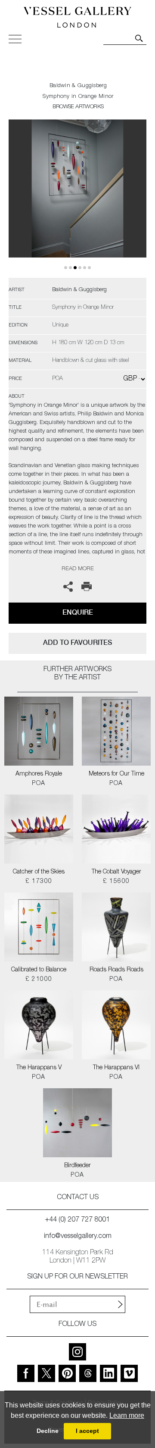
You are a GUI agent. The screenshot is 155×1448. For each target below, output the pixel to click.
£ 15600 (116, 882)
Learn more (126, 1415)
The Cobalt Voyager (116, 872)
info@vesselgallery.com (78, 1236)
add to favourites (77, 642)
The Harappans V (39, 1068)
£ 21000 (39, 980)
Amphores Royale (39, 774)
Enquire (77, 612)
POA (38, 784)
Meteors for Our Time (116, 774)
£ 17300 (39, 882)
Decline (48, 1430)
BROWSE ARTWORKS (78, 107)
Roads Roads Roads (116, 970)
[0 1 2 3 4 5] (77, 198)
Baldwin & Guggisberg (78, 86)
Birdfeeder (77, 1166)
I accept (87, 1430)
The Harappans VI (116, 1068)
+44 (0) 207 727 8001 (77, 1220)
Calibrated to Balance (38, 970)
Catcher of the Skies (39, 872)
